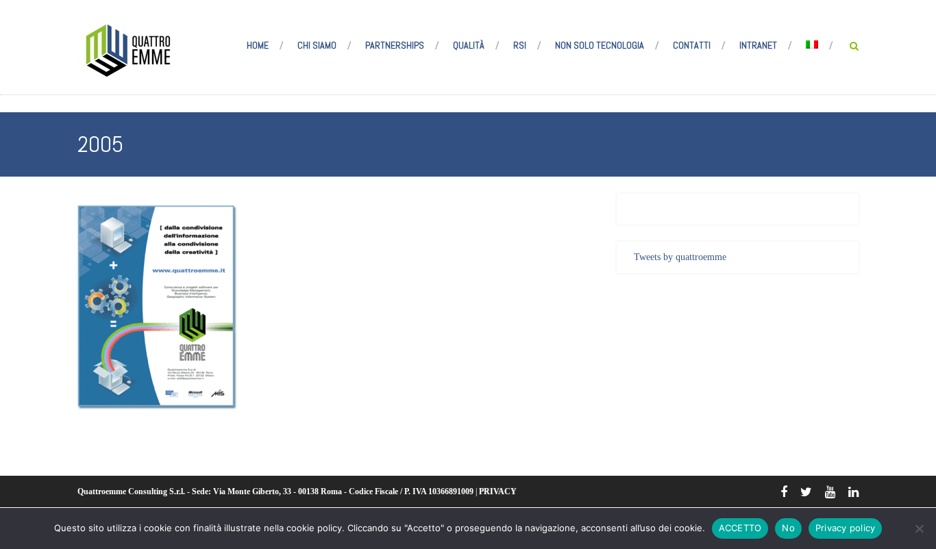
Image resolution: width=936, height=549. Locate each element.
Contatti (692, 45)
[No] (919, 528)
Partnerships (394, 45)
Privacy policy (845, 527)
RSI (519, 45)
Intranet (758, 45)
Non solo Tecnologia (599, 45)
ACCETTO (740, 527)
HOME (258, 45)
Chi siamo (316, 45)
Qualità (468, 45)
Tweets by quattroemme (680, 257)
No (788, 527)
